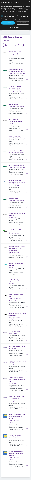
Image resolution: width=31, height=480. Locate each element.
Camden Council (13, 125)
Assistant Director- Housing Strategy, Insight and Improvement (17, 248)
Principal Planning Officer (16, 151)
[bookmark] (27, 63)
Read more (8, 13)
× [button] (29, 1)
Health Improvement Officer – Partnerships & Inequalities (17, 398)
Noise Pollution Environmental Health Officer (15, 121)
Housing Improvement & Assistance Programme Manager (16, 453)
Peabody (11, 267)
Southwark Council (14, 252)
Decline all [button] (22, 23)
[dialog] (15, 15)
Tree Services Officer (15, 435)
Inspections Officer (14, 136)
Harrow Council (13, 333)
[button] (15, 27)
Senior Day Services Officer (17, 346)
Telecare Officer (13, 198)
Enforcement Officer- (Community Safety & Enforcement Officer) (15, 88)
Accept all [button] (8, 23)
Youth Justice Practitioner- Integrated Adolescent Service (17, 416)
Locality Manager (14, 104)
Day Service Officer (14, 332)
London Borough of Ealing (16, 234)
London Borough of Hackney (17, 73)
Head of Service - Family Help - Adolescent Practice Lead (17, 379)
